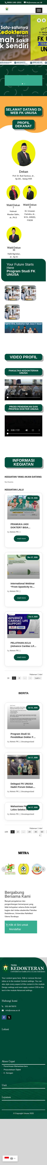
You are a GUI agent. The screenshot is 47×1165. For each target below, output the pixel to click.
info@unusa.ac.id (12, 1010)
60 (42, 832)
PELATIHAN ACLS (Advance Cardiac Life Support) (23, 645)
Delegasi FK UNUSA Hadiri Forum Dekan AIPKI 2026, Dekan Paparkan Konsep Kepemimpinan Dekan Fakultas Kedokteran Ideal (23, 785)
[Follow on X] (9, 1017)
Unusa (26, 1113)
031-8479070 (9, 1006)
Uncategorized (27, 742)
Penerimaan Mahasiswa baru (16, 1066)
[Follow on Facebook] (4, 1017)
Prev (4, 869)
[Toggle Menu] (39, 10)
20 (29, 832)
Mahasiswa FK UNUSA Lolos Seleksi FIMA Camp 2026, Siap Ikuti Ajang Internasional (23, 808)
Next (43, 869)
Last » (37, 678)
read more (21, 538)
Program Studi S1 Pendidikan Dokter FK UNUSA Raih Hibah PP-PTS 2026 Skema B (23, 736)
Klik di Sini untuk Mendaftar (18, 927)
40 (36, 832)
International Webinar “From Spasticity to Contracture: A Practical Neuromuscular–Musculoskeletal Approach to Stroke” (23, 585)
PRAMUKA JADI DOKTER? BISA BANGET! (19, 526)
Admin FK (14, 532)
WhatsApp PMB (19, 938)
